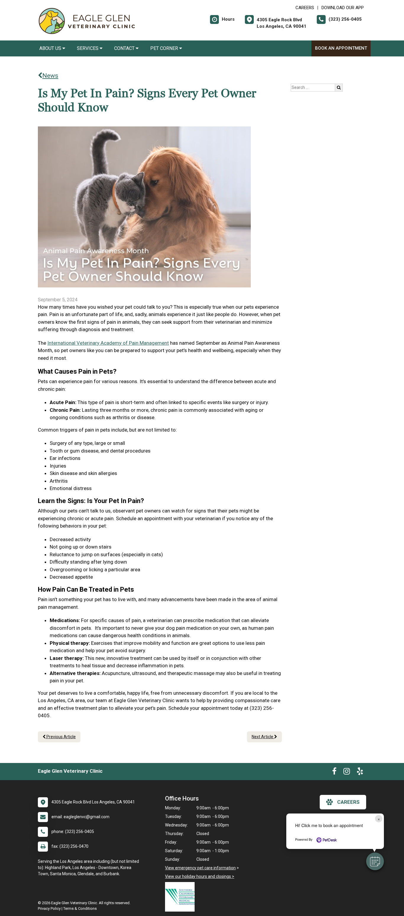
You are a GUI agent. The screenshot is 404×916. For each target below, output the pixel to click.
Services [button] (88, 48)
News (50, 75)
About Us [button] (50, 48)
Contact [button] (125, 48)
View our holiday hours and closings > (199, 876)
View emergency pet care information (200, 867)
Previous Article (61, 736)
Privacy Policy (49, 908)
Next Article (263, 736)
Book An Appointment (341, 48)
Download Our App (342, 7)
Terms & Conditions (80, 908)
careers (348, 802)
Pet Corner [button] (164, 48)
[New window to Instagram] (346, 772)
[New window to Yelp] (360, 772)
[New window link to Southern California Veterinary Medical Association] (181, 897)
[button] (375, 861)
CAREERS (304, 7)
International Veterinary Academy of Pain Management (108, 343)
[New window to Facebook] (334, 772)
